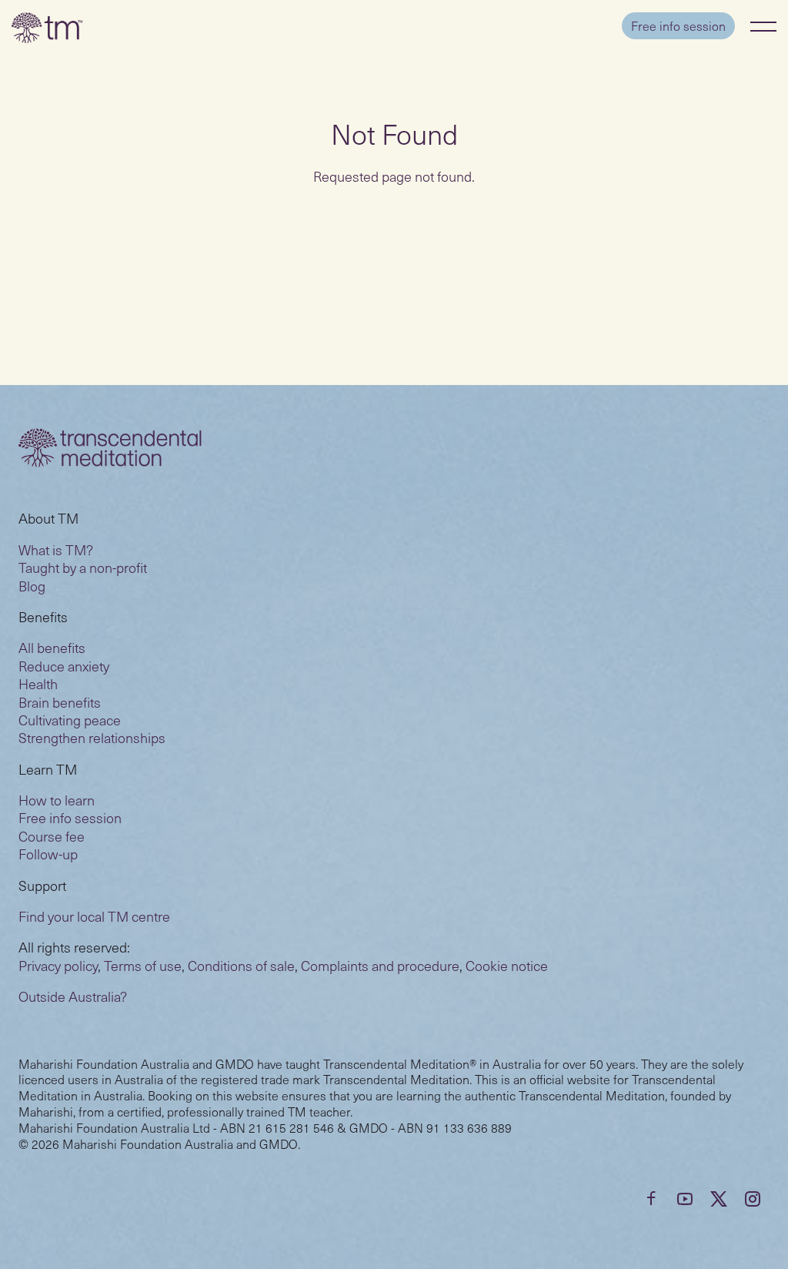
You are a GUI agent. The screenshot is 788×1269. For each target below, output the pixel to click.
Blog (31, 585)
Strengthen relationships (91, 737)
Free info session (678, 25)
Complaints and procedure (380, 965)
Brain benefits (59, 701)
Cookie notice (507, 965)
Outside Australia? (72, 996)
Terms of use (143, 965)
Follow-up (48, 853)
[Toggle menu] (763, 26)
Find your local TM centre (94, 916)
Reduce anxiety (63, 665)
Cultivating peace (69, 719)
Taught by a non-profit (82, 567)
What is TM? (55, 549)
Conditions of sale (241, 965)
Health (38, 683)
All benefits (51, 647)
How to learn (56, 799)
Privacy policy (58, 965)
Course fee (51, 835)
